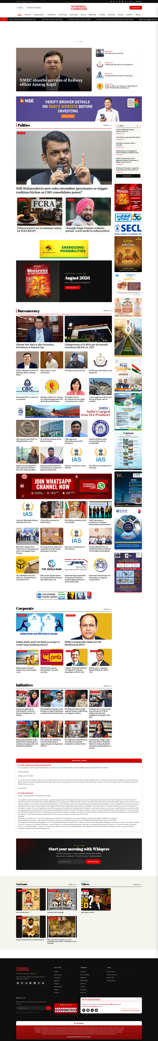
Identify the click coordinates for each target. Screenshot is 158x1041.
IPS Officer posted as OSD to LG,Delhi (32, 19)
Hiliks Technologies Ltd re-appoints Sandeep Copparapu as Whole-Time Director (116, 19)
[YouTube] (120, 1)
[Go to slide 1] (75, 41)
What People (58, 986)
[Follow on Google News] (43, 983)
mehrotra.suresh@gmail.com (92, 1006)
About (138, 15)
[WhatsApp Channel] (125, 1)
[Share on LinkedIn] (88, 1010)
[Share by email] (96, 1010)
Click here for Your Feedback (130, 1010)
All (138, 125)
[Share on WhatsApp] (92, 1010)
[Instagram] (114, 1)
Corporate (51, 15)
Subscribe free (93, 862)
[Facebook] (111, 1)
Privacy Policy (111, 971)
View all (107, 125)
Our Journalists (84, 974)
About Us (83, 971)
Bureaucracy (39, 15)
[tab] (51, 89)
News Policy (110, 977)
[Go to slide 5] (81, 41)
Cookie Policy (111, 980)
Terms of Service (112, 974)
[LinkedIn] (123, 1)
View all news (127, 176)
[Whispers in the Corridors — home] (79, 8)
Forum (120, 15)
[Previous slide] (19, 70)
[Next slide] (89, 70)
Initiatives (63, 15)
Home (19, 15)
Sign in (131, 1)
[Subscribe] (48, 1008)
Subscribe (139, 1)
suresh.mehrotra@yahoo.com (109, 1004)
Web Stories (84, 980)
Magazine (92, 15)
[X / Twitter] (117, 1)
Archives (111, 15)
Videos (83, 15)
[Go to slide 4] (79, 41)
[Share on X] (83, 1010)
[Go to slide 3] (78, 41)
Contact (129, 15)
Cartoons (74, 15)
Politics (28, 15)
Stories (102, 15)
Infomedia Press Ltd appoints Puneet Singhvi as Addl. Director (67, 19)
